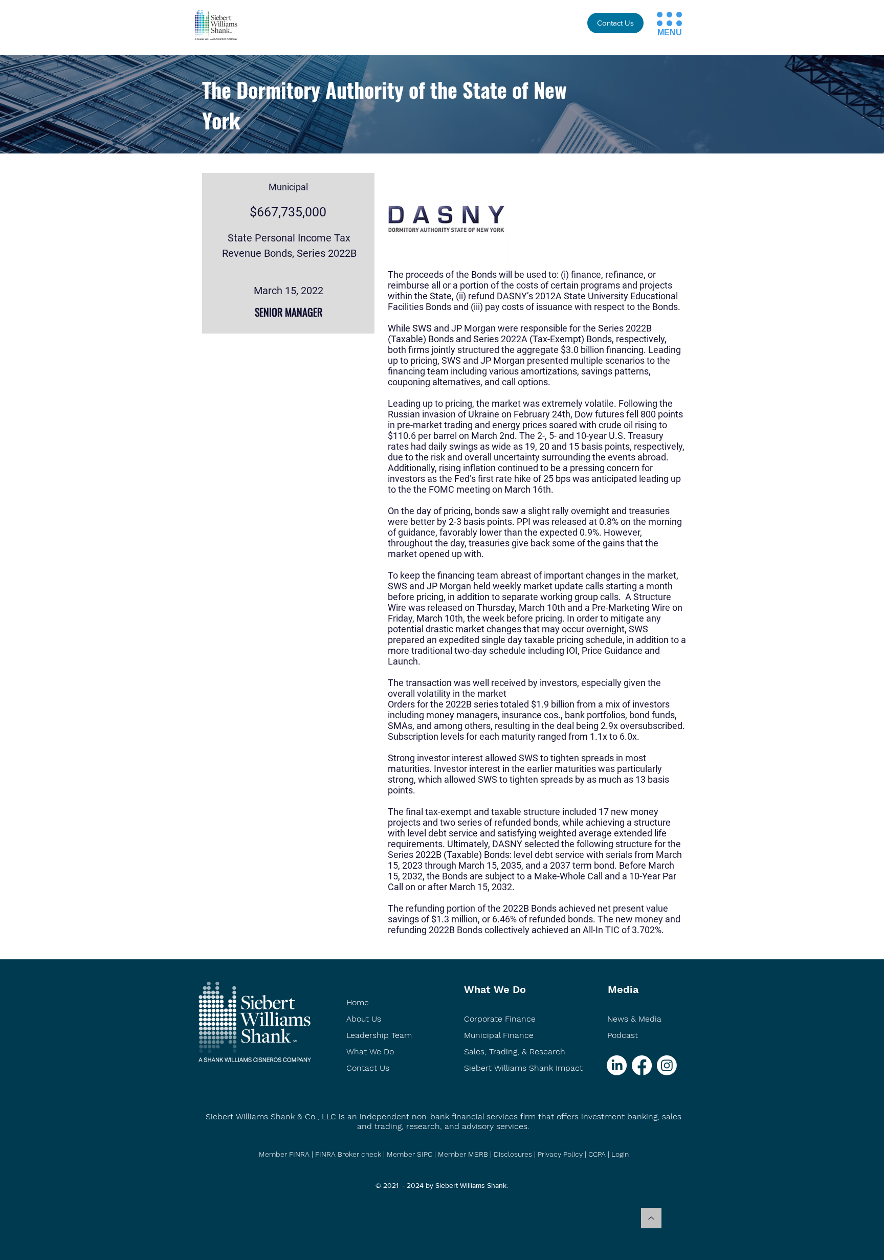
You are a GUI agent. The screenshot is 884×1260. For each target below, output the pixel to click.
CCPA (597, 1154)
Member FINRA (284, 1154)
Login (620, 1154)
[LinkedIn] (617, 1065)
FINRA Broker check (348, 1154)
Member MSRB (464, 1154)
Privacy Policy (560, 1154)
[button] (659, 14)
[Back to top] (651, 1218)
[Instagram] (667, 1065)
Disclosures (513, 1154)
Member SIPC (410, 1154)
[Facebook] (642, 1065)
